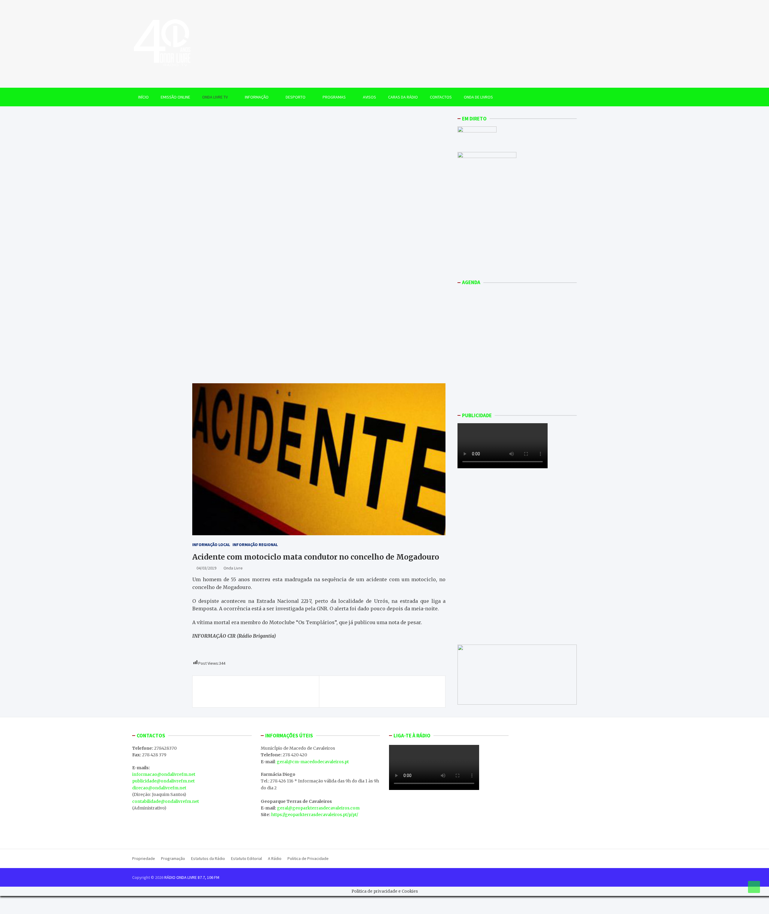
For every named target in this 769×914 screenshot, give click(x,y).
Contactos (441, 97)
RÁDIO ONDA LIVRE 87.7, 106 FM (191, 877)
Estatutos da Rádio (208, 858)
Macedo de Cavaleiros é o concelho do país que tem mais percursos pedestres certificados (381, 691)
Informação (257, 97)
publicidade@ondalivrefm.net (163, 781)
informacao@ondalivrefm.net (163, 774)
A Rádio (274, 858)
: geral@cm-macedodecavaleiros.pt (312, 761)
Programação (173, 858)
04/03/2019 (206, 568)
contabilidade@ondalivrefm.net (165, 801)
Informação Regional (255, 544)
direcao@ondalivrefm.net (159, 788)
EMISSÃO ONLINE (175, 97)
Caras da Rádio (403, 97)
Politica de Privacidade (308, 858)
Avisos (369, 97)
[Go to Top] (754, 887)
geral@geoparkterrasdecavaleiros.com (318, 808)
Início (143, 97)
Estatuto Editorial (246, 858)
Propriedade (143, 858)
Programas (334, 97)
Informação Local (211, 544)
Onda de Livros (478, 97)
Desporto (295, 97)
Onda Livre (233, 568)
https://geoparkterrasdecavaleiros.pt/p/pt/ (314, 814)
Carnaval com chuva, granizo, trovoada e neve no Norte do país (256, 691)
